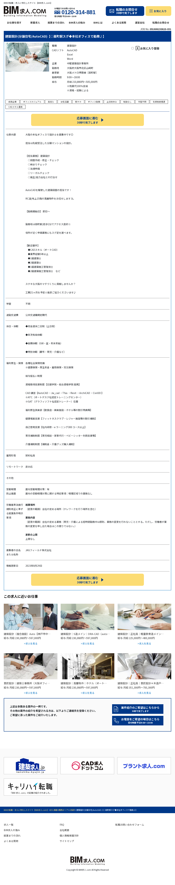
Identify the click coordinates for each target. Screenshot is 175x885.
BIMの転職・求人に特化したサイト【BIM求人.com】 (26, 810)
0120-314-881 (78, 12)
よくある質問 (119, 22)
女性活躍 (64, 101)
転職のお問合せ (160, 22)
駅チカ (78, 101)
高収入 (51, 101)
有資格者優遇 (159, 101)
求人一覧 (8, 824)
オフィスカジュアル (32, 101)
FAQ (62, 824)
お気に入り (160, 11)
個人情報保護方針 (69, 835)
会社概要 (64, 830)
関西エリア (63, 810)
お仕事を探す (14, 22)
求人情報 (53, 810)
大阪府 (72, 810)
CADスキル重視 (15, 106)
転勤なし (127, 101)
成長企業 (12, 101)
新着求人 (35, 22)
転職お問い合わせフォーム (129, 824)
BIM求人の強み (77, 22)
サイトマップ (67, 841)
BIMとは (98, 22)
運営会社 (140, 22)
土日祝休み (112, 101)
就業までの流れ (56, 22)
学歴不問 (142, 101)
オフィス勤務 (94, 101)
